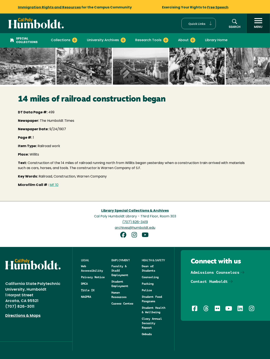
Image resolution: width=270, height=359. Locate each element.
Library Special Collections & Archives (135, 211)
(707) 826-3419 (135, 222)
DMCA (84, 283)
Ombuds (147, 334)
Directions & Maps (22, 316)
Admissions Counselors (215, 272)
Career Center (122, 303)
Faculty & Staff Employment (119, 270)
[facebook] (124, 235)
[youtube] (146, 235)
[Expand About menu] (192, 40)
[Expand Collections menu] (74, 40)
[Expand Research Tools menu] (165, 40)
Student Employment (119, 284)
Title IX (87, 290)
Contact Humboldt (209, 281)
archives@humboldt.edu (135, 228)
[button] (198, 23)
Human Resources (119, 295)
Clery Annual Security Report (152, 323)
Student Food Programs (152, 299)
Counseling (150, 277)
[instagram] (135, 235)
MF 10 (54, 185)
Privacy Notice (93, 277)
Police (147, 290)
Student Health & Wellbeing (153, 310)
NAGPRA (86, 296)
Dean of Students (148, 268)
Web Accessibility (92, 268)
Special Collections (27, 40)
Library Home (216, 40)
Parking (148, 283)
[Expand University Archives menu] (123, 40)
